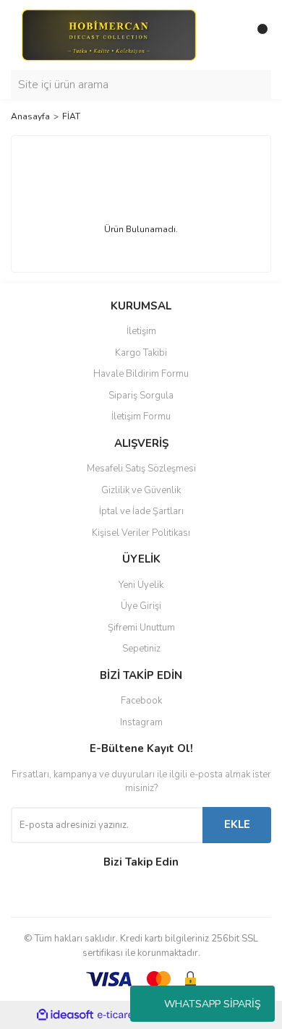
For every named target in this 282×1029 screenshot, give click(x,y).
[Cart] (256, 34)
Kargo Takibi (141, 352)
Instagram (141, 722)
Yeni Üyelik (141, 585)
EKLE (237, 824)
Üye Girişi (141, 605)
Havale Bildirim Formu (141, 373)
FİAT (71, 116)
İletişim (141, 331)
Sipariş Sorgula (141, 395)
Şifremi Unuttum (141, 627)
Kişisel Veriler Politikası (141, 532)
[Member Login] (228, 35)
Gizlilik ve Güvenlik (141, 490)
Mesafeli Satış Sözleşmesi (141, 468)
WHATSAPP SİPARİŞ (212, 1004)
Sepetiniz (141, 648)
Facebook (141, 700)
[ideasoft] (65, 1015)
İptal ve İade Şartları (141, 511)
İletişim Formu (141, 416)
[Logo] (108, 34)
